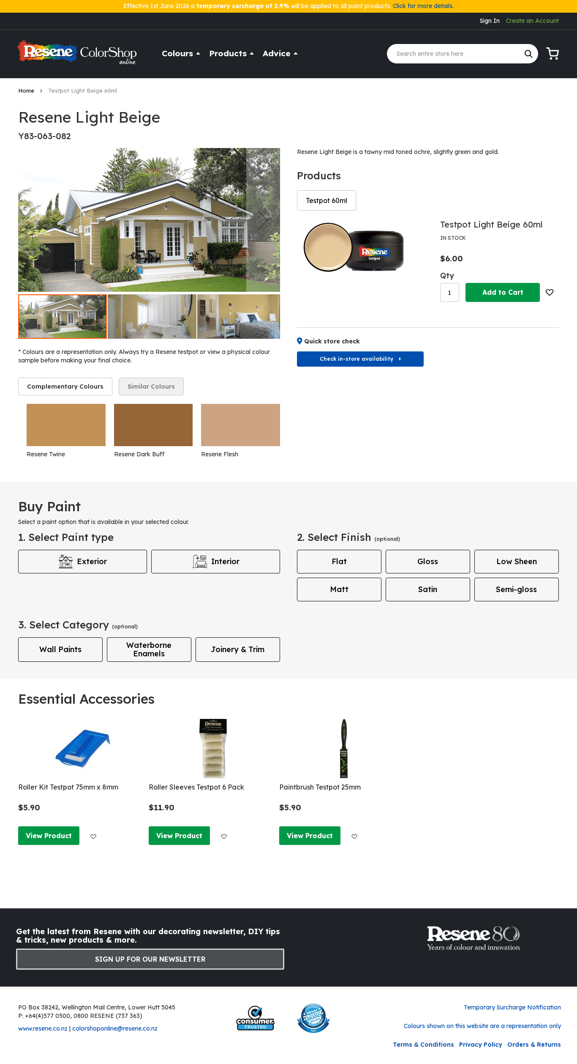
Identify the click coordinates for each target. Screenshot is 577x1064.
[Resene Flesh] (240, 425)
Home (27, 90)
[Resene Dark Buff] (153, 425)
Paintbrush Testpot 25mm (320, 787)
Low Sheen (516, 561)
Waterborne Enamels (148, 649)
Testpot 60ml (326, 200)
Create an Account (532, 21)
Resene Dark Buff (139, 454)
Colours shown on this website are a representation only (482, 1026)
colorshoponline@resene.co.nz (115, 1028)
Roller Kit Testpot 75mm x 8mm (68, 787)
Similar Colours (151, 386)
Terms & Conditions (423, 1044)
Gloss (427, 561)
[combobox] (462, 53)
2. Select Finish (348, 537)
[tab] (65, 386)
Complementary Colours (65, 386)
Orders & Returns (534, 1044)
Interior (225, 561)
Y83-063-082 (44, 136)
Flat (339, 561)
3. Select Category (78, 624)
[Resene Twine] (66, 425)
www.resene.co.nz (43, 1028)
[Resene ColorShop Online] (78, 56)
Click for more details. (423, 6)
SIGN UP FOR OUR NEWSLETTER (150, 959)
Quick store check (332, 341)
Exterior (92, 561)
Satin (427, 589)
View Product (49, 835)
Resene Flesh (219, 454)
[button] (263, 220)
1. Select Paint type (66, 537)
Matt (339, 589)
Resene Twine (46, 454)
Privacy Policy (480, 1044)
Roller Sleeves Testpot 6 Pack (196, 787)
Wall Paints (60, 649)
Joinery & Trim (237, 649)
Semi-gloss (516, 589)
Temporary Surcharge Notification (512, 1007)
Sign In (490, 21)
